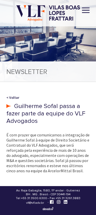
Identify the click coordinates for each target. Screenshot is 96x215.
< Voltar (12, 97)
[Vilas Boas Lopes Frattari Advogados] (48, 13)
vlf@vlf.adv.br (35, 203)
